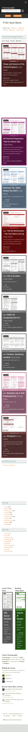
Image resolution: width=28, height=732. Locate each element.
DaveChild (7, 78)
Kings (6, 30)
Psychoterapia (8, 545)
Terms (14, 715)
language (6, 663)
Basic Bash (19, 689)
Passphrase (7, 547)
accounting (9, 409)
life (7, 289)
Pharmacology (8, 520)
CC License (7, 715)
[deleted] (7, 156)
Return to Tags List (9, 465)
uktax (14, 204)
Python (6, 508)
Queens (13, 30)
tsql (6, 641)
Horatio (6, 323)
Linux (5, 506)
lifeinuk (10, 289)
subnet (18, 647)
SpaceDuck (8, 678)
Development (8, 510)
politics (12, 251)
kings (15, 82)
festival (5, 162)
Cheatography (6, 657)
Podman (6, 533)
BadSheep (20, 632)
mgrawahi (7, 199)
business (8, 367)
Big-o (5, 549)
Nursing (6, 512)
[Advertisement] (11, 2)
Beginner (6, 522)
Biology (6, 518)
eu (15, 251)
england (16, 453)
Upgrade (6, 541)
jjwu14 (6, 449)
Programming (8, 516)
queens (19, 82)
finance (13, 367)
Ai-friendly (7, 551)
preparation (19, 160)
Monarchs (21, 30)
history (6, 82)
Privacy (20, 715)
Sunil (6, 284)
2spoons (7, 363)
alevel (18, 327)
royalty (12, 82)
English (6, 524)
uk (9, 82)
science (9, 327)
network (19, 643)
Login (8, 16)
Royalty (22, 28)
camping (13, 160)
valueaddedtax (6, 206)
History (15, 28)
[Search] (22, 10)
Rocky (6, 535)
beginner (20, 641)
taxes (18, 409)
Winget (6, 543)
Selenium (6, 514)
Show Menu (25, 2)
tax (7, 204)
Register (17, 16)
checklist (8, 160)
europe (8, 251)
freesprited (8, 637)
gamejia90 (8, 689)
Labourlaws (7, 537)
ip (21, 645)
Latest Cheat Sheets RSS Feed (13, 719)
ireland (20, 453)
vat (17, 204)
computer (14, 327)
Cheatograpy (8, 539)
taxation (10, 204)
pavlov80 (7, 693)
